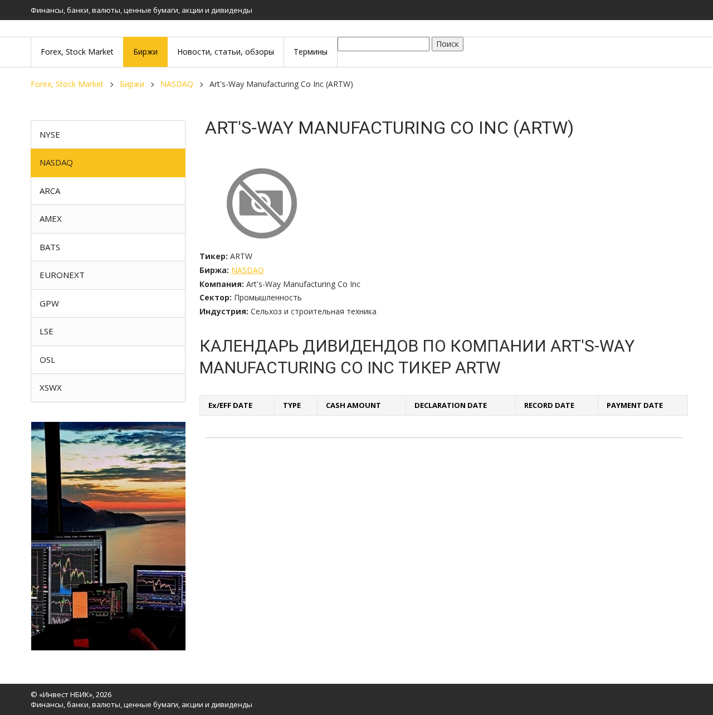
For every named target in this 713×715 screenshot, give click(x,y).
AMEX (51, 218)
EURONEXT (62, 274)
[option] (108, 536)
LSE (46, 331)
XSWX (51, 387)
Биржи (132, 84)
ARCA (50, 190)
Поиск (447, 43)
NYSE (50, 134)
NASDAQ (176, 84)
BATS (50, 246)
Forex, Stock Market (67, 84)
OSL (47, 359)
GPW (49, 303)
